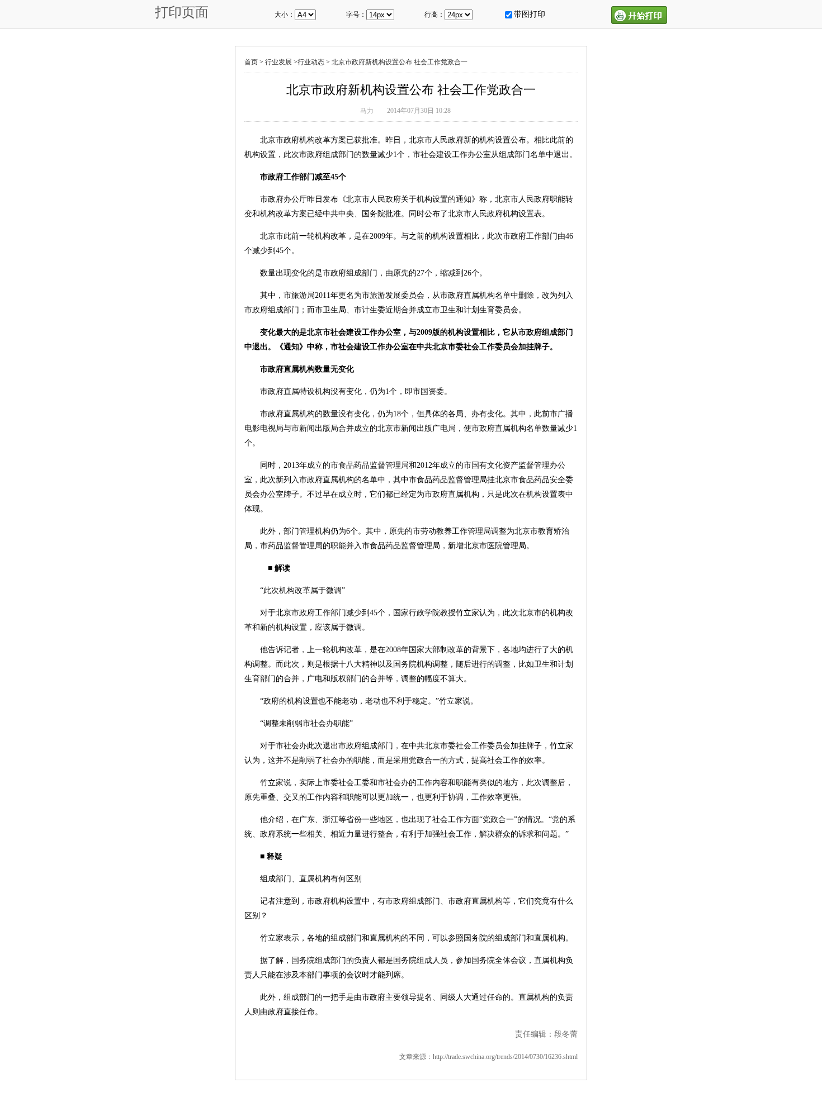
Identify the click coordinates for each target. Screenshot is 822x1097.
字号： (356, 14)
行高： (434, 14)
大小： (285, 14)
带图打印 (529, 14)
